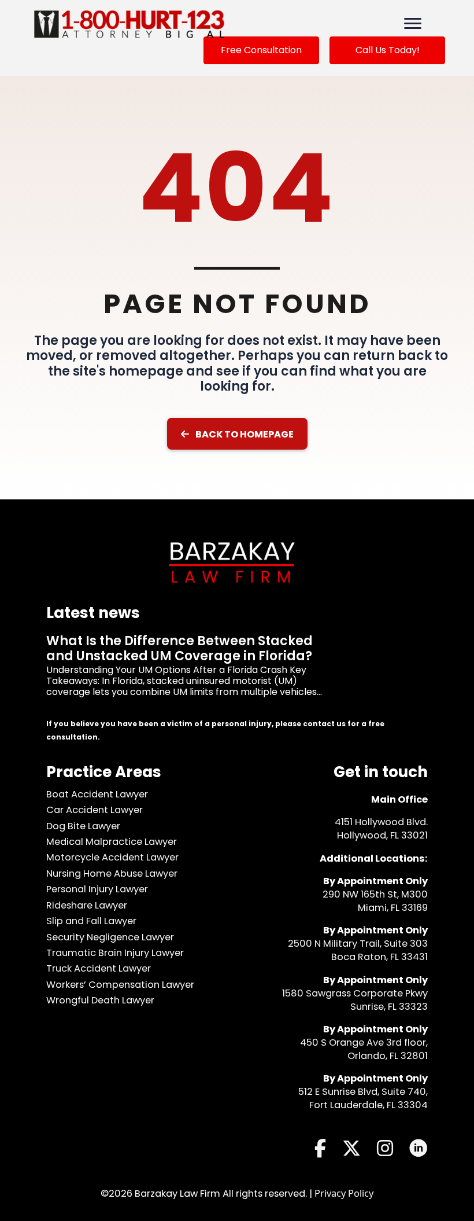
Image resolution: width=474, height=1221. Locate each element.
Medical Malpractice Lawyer (111, 841)
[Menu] (412, 24)
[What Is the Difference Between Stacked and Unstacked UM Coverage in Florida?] (237, 676)
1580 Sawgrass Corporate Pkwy (355, 993)
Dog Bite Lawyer (83, 826)
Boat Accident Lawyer (97, 794)
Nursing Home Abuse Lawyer (111, 873)
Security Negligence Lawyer (110, 937)
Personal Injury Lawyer (97, 889)
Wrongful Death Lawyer (100, 1000)
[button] (237, 434)
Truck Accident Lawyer (98, 968)
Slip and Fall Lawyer (91, 921)
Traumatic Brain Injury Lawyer (115, 952)
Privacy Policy (343, 1193)
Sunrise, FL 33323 (389, 1006)
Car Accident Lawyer (94, 810)
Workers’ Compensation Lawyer (120, 984)
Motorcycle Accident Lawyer (112, 857)
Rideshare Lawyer (86, 905)
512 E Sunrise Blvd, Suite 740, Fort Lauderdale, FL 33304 (363, 1098)
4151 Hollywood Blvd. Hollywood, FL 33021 (381, 828)
